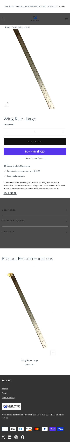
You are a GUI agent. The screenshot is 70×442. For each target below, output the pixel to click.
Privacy (4, 393)
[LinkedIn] (10, 437)
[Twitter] (3, 437)
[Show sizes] (53, 352)
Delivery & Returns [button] (13, 220)
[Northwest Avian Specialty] (11, 407)
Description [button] (9, 210)
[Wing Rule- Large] (29, 311)
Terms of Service (8, 397)
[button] (3, 19)
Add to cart (35, 141)
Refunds (5, 389)
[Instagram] (16, 437)
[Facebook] (23, 437)
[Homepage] (35, 19)
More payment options (35, 158)
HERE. (5, 418)
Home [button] (8, 27)
